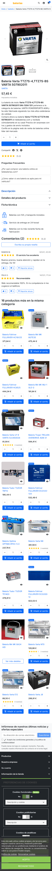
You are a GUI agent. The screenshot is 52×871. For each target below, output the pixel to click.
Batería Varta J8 (35, 694)
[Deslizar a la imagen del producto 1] (6, 70)
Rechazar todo (26, 866)
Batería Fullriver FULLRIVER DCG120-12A (38, 491)
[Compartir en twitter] (17, 150)
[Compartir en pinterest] (21, 150)
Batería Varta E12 (10, 694)
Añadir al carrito (26, 144)
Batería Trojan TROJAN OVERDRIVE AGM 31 (38, 436)
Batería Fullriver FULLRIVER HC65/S (11, 386)
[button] (39, 3)
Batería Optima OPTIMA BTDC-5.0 (10, 542)
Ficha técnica (9, 204)
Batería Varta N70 (36, 644)
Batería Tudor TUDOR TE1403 (12, 592)
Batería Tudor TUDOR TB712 (12, 489)
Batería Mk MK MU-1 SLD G (37, 386)
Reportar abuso (25, 268)
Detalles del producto (13, 197)
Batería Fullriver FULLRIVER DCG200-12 (38, 594)
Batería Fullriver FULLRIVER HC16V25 (12, 336)
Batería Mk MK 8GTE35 (35, 336)
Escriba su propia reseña (26, 244)
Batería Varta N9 (35, 541)
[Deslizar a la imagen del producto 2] (19, 70)
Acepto (26, 859)
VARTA (4, 88)
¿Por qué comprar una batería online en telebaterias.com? (20, 170)
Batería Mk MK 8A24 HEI (11, 645)
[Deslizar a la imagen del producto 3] (32, 70)
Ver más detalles (13, 661)
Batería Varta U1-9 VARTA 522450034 (11, 436)
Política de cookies (9, 854)
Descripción (8, 191)
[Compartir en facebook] (13, 150)
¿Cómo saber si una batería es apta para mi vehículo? (21, 180)
